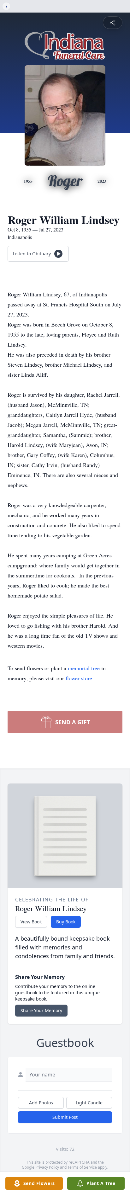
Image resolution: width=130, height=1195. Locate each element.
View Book (31, 922)
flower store (79, 678)
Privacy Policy (47, 1167)
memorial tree (84, 668)
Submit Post (65, 1117)
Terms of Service (82, 1167)
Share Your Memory (41, 1010)
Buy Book (65, 922)
